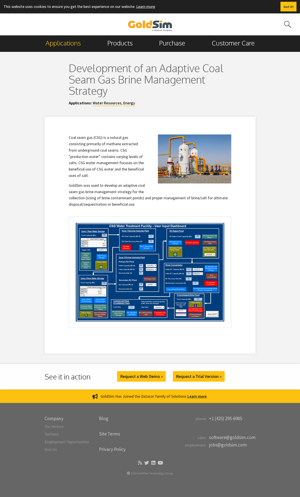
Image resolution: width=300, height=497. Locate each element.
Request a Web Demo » (141, 376)
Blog (103, 418)
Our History (54, 426)
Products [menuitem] (120, 43)
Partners (52, 434)
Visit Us (51, 449)
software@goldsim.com (232, 437)
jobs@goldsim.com (228, 445)
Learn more (145, 6)
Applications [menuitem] (63, 43)
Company (54, 418)
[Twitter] (146, 463)
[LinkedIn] (153, 463)
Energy (129, 102)
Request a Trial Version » (199, 376)
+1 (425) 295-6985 (225, 418)
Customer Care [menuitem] (233, 43)
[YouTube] (160, 463)
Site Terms (109, 434)
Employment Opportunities (67, 441)
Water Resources (107, 102)
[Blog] (139, 463)
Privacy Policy (112, 449)
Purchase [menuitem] (172, 43)
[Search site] (287, 24)
